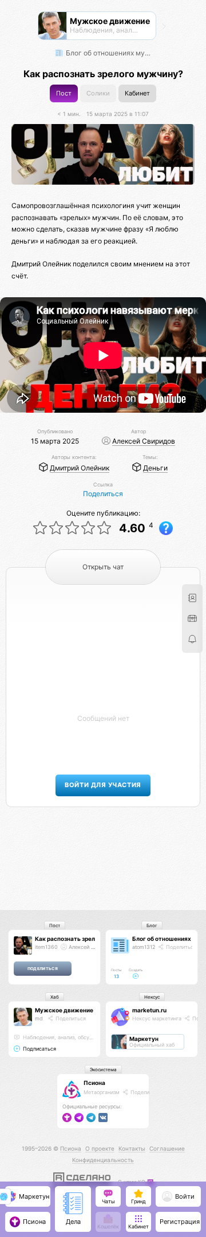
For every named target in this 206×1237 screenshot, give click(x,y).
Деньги (155, 468)
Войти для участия (103, 785)
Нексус (152, 997)
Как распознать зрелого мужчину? (85, 938)
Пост (64, 93)
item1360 (46, 947)
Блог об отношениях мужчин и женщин (109, 53)
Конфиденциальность (103, 1159)
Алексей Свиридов (143, 441)
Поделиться (103, 493)
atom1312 (143, 947)
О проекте (99, 1148)
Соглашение (167, 1148)
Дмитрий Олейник (79, 468)
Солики (98, 93)
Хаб (54, 997)
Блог (151, 925)
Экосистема (103, 1069)
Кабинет (137, 93)
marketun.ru (149, 1010)
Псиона (94, 1082)
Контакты (131, 1148)
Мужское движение (64, 1010)
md (39, 1018)
